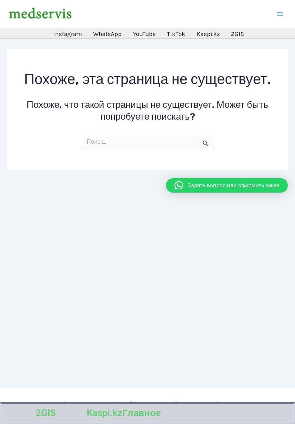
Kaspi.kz (104, 412)
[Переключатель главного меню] (280, 14)
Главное (141, 412)
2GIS (46, 412)
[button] (227, 185)
